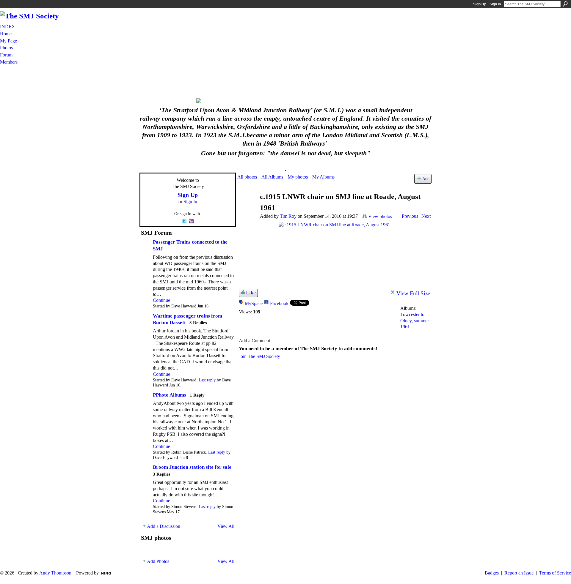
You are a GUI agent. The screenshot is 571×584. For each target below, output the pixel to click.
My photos (298, 176)
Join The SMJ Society (259, 356)
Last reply (207, 380)
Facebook (279, 303)
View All (225, 526)
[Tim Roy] (246, 208)
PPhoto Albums (169, 395)
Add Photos (158, 561)
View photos (380, 216)
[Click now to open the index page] (285, 100)
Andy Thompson (55, 572)
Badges (492, 572)
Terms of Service (555, 572)
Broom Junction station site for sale (192, 467)
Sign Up (479, 4)
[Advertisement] (285, 81)
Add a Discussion (163, 526)
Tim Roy (288, 216)
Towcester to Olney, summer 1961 (414, 320)
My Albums (323, 176)
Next (426, 216)
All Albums (272, 176)
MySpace (254, 303)
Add (425, 178)
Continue (161, 300)
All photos (247, 176)
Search (565, 4)
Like (251, 293)
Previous (410, 216)
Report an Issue (519, 572)
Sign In (495, 4)
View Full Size (413, 293)
